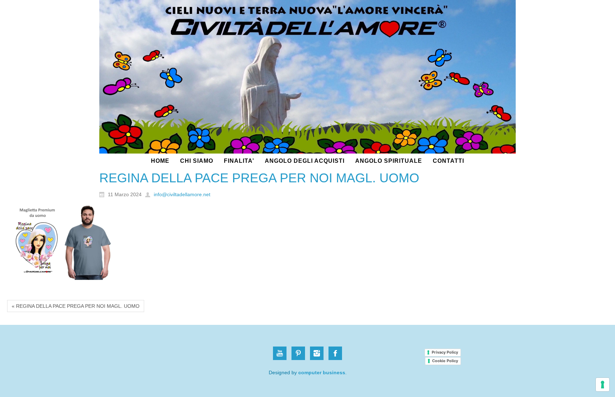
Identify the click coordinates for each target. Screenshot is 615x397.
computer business (321, 372)
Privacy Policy (445, 352)
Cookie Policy (445, 360)
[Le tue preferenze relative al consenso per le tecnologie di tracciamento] (602, 384)
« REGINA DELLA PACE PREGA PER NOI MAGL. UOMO (76, 306)
